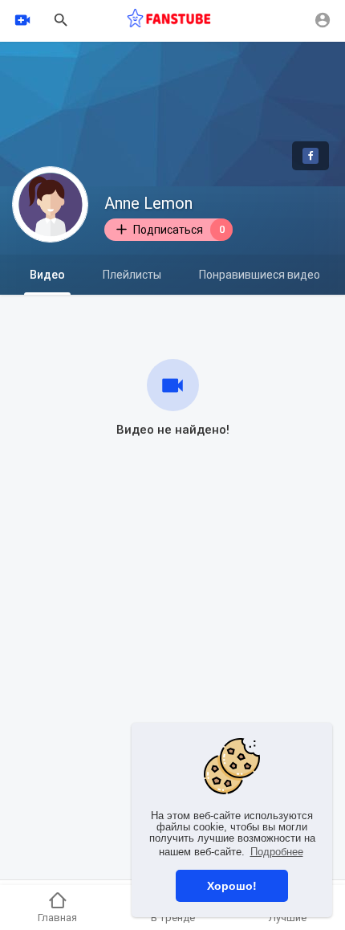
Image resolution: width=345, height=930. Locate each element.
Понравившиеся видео (259, 274)
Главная (57, 918)
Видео (47, 274)
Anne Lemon (148, 203)
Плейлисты (132, 274)
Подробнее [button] (276, 852)
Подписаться (179, 229)
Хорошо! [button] (232, 885)
